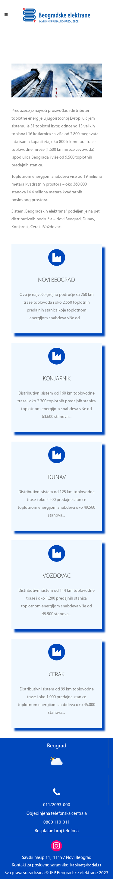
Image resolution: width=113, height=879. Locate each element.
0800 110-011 (56, 822)
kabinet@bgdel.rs (85, 865)
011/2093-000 (56, 805)
